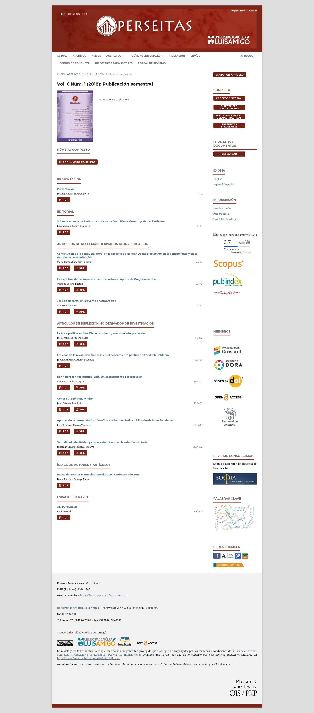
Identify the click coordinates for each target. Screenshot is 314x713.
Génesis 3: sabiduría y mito (75, 398)
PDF (65, 199)
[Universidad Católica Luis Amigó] (228, 566)
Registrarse (237, 10)
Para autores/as (222, 213)
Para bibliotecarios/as (225, 219)
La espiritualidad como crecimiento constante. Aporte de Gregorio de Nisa (106, 279)
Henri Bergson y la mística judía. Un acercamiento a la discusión (100, 376)
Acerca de (114, 55)
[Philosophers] (227, 295)
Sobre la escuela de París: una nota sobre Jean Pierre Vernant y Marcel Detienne (111, 221)
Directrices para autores (113, 63)
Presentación (66, 189)
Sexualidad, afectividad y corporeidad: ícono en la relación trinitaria (102, 442)
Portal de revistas (152, 63)
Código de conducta (74, 63)
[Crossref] (227, 354)
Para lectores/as (222, 208)
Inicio (61, 74)
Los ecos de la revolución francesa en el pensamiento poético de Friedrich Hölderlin (113, 355)
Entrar (253, 10)
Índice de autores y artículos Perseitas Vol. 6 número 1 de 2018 (98, 474)
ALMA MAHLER (67, 507)
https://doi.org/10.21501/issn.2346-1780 (103, 595)
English (217, 179)
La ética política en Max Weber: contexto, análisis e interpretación (101, 333)
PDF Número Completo (78, 162)
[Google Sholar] (238, 558)
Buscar (249, 55)
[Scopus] (228, 268)
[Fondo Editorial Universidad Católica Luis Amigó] (125, 645)
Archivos (79, 55)
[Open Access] (228, 400)
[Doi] (228, 386)
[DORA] (228, 369)
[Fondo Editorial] (231, 558)
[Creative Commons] (65, 645)
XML (82, 268)
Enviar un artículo (230, 74)
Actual (62, 55)
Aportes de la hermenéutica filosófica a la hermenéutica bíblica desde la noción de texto (116, 420)
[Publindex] (227, 284)
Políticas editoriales (145, 55)
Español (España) (223, 184)
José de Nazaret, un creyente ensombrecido (86, 301)
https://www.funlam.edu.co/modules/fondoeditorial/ (88, 658)
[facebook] (216, 558)
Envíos (195, 55)
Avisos (96, 55)
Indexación (177, 55)
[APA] (245, 558)
